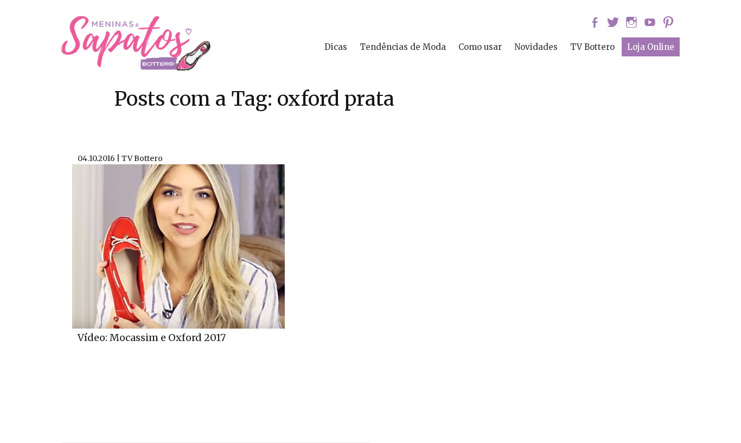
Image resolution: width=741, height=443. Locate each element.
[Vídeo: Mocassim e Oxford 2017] (178, 245)
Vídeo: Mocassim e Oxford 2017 (152, 337)
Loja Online (650, 47)
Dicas (335, 47)
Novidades (536, 47)
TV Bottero (592, 47)
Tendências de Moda (403, 47)
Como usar (480, 47)
